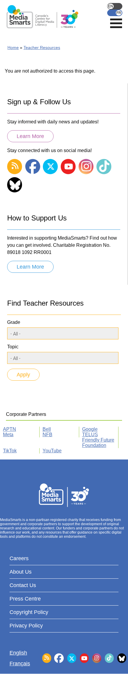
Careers (19, 558)
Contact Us (23, 585)
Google (90, 429)
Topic (12, 346)
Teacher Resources (42, 47)
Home (13, 47)
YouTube (52, 450)
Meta (8, 434)
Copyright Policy (29, 612)
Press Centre (25, 599)
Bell (47, 429)
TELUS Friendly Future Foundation (98, 440)
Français (114, 13)
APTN (9, 429)
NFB (47, 434)
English (114, 6)
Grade (13, 322)
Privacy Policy (26, 626)
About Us (21, 572)
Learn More (30, 136)
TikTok (10, 450)
